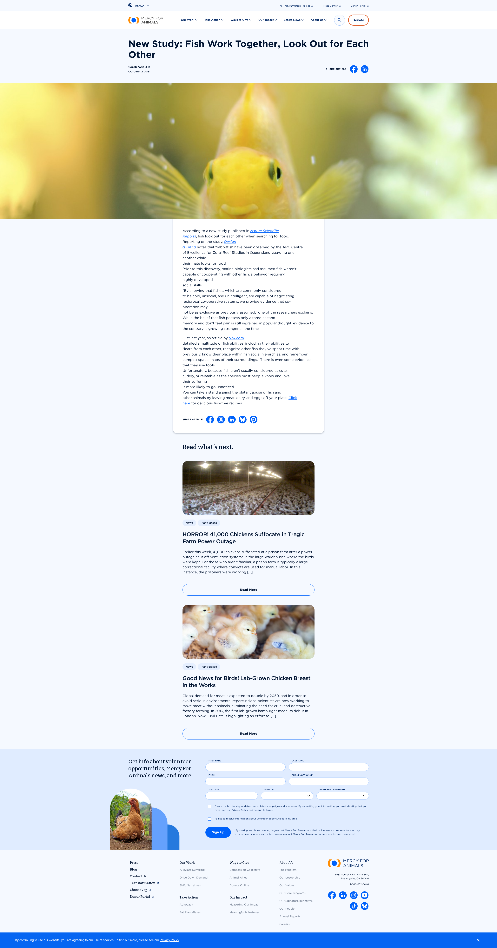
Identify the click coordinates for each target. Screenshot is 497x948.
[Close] (478, 940)
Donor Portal (358, 5)
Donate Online (239, 885)
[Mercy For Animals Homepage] (348, 863)
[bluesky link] (364, 906)
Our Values (286, 885)
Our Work (187, 19)
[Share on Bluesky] (242, 419)
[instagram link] (353, 895)
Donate (358, 20)
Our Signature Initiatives (296, 900)
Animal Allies (238, 877)
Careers (284, 924)
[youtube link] (364, 895)
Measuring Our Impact (244, 904)
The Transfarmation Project (294, 5)
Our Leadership (289, 877)
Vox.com (236, 338)
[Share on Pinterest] (253, 419)
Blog (133, 869)
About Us (317, 19)
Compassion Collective (244, 869)
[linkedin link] (343, 895)
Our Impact (266, 19)
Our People (287, 908)
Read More (248, 590)
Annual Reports (290, 916)
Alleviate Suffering (192, 869)
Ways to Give (239, 19)
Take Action (212, 19)
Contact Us (138, 876)
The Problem (287, 869)
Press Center (330, 5)
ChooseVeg (138, 890)
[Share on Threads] (221, 419)
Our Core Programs (292, 893)
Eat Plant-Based (190, 912)
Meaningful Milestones (244, 912)
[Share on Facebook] (353, 69)
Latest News (292, 19)
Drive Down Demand (194, 877)
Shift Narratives (190, 885)
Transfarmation (142, 883)
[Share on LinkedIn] (364, 69)
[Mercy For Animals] (145, 20)
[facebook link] (332, 895)
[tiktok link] (353, 906)
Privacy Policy (169, 940)
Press (134, 863)
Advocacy (186, 904)
